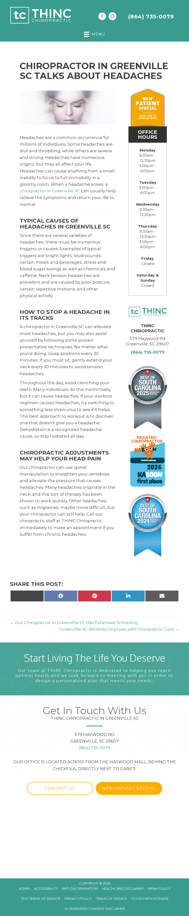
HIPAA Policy (159, 888)
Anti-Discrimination (80, 888)
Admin (24, 888)
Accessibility (46, 888)
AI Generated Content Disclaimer (94, 909)
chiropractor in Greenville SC (50, 190)
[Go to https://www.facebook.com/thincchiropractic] (102, 17)
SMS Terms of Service (40, 899)
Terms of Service (111, 899)
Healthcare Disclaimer (123, 888)
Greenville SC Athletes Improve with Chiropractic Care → (119, 629)
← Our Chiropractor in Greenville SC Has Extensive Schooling (74, 622)
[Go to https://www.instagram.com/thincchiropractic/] (112, 17)
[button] (60, 788)
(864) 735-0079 (151, 16)
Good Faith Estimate (150, 899)
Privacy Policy (78, 899)
